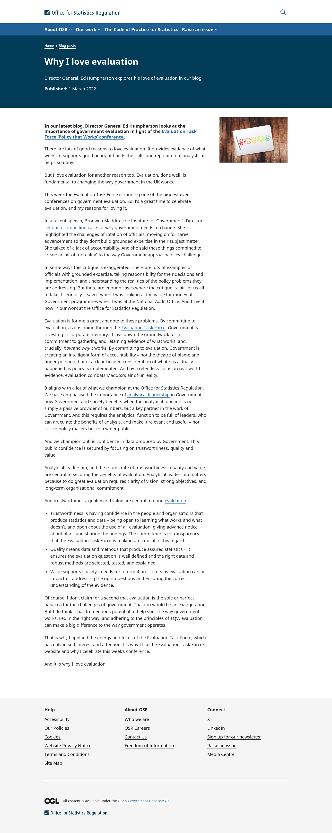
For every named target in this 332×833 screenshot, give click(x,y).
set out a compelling (65, 227)
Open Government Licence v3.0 (143, 800)
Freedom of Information (149, 745)
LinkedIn (216, 728)
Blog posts (67, 45)
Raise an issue (221, 745)
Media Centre (221, 754)
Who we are (137, 719)
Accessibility (57, 719)
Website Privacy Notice (67, 745)
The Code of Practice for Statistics (141, 29)
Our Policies (56, 728)
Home (49, 45)
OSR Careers (137, 728)
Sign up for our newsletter (234, 737)
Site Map (53, 763)
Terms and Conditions (67, 754)
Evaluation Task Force (143, 327)
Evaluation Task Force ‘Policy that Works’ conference (120, 134)
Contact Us (136, 737)
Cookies (52, 737)
